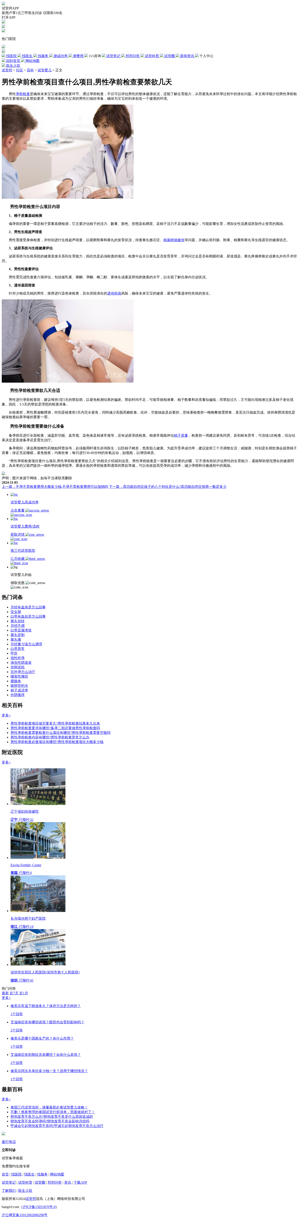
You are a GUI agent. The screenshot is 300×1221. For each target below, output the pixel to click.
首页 (5, 1174)
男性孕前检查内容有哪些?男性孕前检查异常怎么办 (50, 737)
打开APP (8, 17)
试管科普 (25, 1182)
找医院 (16, 1174)
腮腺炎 (16, 681)
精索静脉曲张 (173, 240)
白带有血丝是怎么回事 (28, 616)
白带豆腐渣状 (21, 630)
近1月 (23, 993)
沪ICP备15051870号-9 (39, 1207)
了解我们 (9, 1190)
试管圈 (40, 1182)
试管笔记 (9, 1182)
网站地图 (57, 1174)
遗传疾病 (114, 293)
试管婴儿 (45, 70)
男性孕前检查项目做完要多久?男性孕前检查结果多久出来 (55, 723)
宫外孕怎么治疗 (23, 672)
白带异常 (18, 649)
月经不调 (18, 626)
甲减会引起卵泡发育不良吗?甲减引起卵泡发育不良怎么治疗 (57, 1126)
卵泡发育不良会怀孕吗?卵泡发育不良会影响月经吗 (50, 1121)
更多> (6, 715)
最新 (5, 993)
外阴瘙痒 (18, 695)
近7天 (14, 993)
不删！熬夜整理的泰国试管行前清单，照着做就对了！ (53, 1112)
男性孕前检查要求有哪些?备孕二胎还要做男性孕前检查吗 (55, 728)
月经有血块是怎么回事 (28, 607)
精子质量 (181, 435)
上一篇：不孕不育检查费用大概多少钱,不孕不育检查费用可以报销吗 (55, 486)
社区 (19, 70)
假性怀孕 (18, 658)
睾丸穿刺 (18, 635)
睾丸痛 (16, 639)
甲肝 (14, 653)
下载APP (80, 1182)
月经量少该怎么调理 (26, 644)
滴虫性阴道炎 (21, 662)
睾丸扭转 (18, 621)
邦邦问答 (55, 1182)
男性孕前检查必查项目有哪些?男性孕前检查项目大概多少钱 (57, 742)
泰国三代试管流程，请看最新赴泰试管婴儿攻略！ (49, 1107)
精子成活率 (19, 690)
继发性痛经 (19, 676)
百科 (30, 70)
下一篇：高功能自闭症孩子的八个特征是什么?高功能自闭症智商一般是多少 (167, 486)
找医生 (29, 1174)
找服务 (42, 1174)
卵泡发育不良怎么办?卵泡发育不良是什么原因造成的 (52, 1116)
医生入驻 (25, 1190)
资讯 (67, 1182)
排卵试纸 (18, 667)
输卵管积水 (19, 685)
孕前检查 (23, 94)
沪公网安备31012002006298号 (24, 1215)
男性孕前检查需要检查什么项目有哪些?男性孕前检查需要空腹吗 (60, 732)
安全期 (16, 612)
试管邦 (7, 70)
